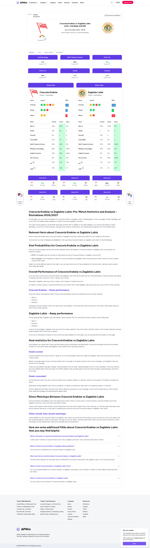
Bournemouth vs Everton (24, 511)
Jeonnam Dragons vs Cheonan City (50, 504)
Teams (60, 2)
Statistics (43, 2)
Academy (75, 2)
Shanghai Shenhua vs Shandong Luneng (51, 511)
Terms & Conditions (73, 516)
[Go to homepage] (22, 2)
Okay (134, 543)
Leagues (53, 2)
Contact (70, 509)
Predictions (33, 2)
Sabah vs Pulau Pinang (46, 509)
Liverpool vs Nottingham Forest (25, 506)
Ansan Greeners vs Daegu (47, 506)
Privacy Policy (72, 511)
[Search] (111, 2)
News (82, 2)
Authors (70, 506)
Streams (67, 2)
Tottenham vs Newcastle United (26, 514)
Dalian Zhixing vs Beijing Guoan (49, 514)
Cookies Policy (138, 538)
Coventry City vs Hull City (24, 509)
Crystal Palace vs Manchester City (26, 504)
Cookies (70, 514)
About (69, 504)
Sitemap (70, 519)
